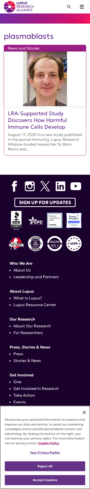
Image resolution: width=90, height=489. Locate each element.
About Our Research (32, 325)
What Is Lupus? (27, 298)
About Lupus (22, 291)
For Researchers (28, 332)
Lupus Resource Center (34, 304)
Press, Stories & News (30, 347)
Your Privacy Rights (45, 452)
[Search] (69, 7)
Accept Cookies (45, 480)
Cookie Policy (48, 443)
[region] (45, 447)
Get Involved (22, 375)
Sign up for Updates (45, 202)
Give (17, 381)
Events (19, 401)
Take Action (24, 395)
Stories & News (27, 360)
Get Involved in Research (36, 388)
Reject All (45, 466)
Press (18, 353)
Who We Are (21, 263)
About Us (22, 270)
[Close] (84, 412)
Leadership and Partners (36, 276)
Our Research (22, 319)
